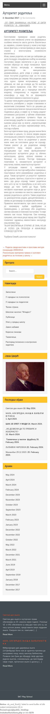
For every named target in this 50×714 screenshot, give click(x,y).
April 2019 (10, 570)
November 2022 (13, 535)
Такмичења (11, 337)
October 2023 (12, 505)
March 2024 (11, 485)
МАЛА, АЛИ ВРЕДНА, (24, 414)
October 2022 (12, 540)
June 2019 (10, 565)
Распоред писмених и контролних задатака (21, 343)
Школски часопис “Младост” (18, 312)
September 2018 (13, 575)
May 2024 (10, 475)
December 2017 (13, 585)
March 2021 (11, 560)
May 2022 (10, 545)
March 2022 (11, 550)
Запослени (11, 292)
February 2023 (12, 520)
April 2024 (10, 480)
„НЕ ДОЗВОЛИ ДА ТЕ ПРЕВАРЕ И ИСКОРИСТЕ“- (21, 430)
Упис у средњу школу (15, 322)
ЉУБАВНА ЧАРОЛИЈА (16, 447)
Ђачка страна (12, 307)
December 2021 (13, 555)
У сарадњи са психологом (17, 297)
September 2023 (13, 510)
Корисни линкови (13, 332)
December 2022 (13, 530)
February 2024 (12, 490)
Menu (7, 5)
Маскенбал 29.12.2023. (16, 452)
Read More (8, 634)
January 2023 (12, 525)
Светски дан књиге (14, 408)
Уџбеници (10, 317)
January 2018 (12, 580)
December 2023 (13, 495)
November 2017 (13, 590)
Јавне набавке (12, 327)
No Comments (28, 18)
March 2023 (11, 515)
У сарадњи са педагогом (17, 302)
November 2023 (13, 500)
